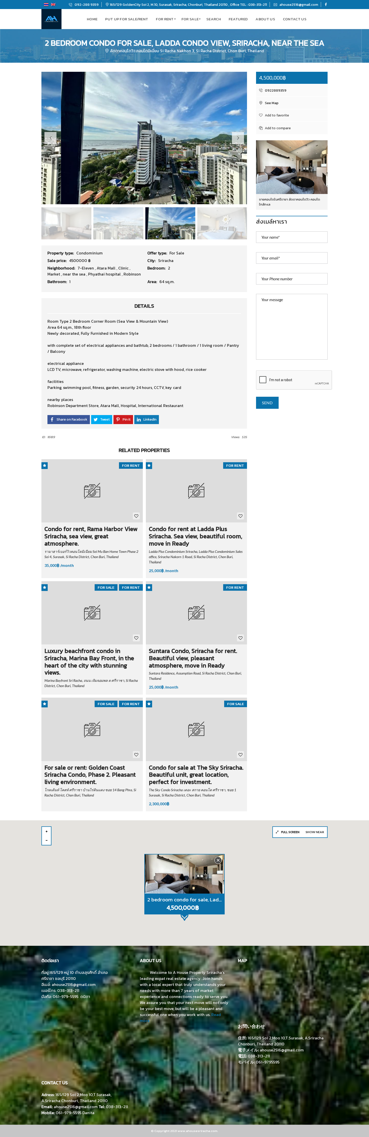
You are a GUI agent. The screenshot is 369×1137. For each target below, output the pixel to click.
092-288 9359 (86, 4)
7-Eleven (86, 268)
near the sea (74, 274)
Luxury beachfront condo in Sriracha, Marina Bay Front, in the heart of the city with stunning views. (89, 661)
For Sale (176, 253)
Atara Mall (106, 268)
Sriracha (165, 260)
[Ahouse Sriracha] (51, 19)
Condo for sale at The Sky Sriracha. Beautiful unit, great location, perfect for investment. (196, 774)
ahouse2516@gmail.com (298, 4)
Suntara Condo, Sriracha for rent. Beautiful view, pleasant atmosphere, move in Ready (193, 658)
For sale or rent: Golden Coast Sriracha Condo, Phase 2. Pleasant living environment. (90, 774)
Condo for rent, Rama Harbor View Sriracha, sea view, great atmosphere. (91, 536)
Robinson (132, 274)
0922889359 (275, 90)
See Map (271, 103)
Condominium (89, 253)
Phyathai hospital (105, 274)
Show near (314, 832)
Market (54, 274)
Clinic (124, 268)
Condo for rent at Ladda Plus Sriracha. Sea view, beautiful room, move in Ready (195, 536)
